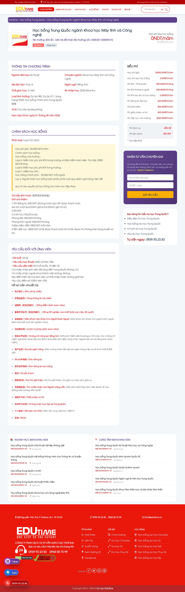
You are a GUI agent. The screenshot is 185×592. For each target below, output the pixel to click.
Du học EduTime (105, 588)
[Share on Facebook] (89, 570)
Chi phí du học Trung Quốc (142, 228)
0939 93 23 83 (99, 517)
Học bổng (94, 9)
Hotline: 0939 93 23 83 (27, 2)
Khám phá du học (64, 9)
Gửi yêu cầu (150, 194)
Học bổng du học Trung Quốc (144, 223)
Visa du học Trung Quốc (140, 233)
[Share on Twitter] (94, 570)
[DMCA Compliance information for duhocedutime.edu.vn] (44, 557)
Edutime (13, 19)
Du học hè (116, 9)
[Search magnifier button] (166, 9)
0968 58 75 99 (114, 517)
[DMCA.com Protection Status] (24, 557)
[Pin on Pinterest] (104, 570)
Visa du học (80, 9)
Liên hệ (127, 9)
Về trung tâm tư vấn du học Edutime (152, 2)
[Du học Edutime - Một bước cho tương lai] (24, 9)
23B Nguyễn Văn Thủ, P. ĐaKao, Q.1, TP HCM (39, 517)
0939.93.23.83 (155, 239)
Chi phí (105, 9)
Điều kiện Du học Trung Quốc (143, 218)
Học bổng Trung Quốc (32, 19)
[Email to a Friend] (99, 570)
